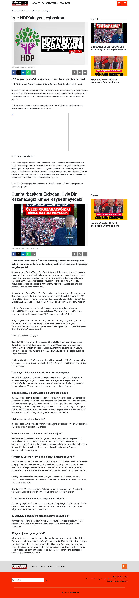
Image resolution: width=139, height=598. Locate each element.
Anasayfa (17, 11)
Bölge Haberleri (50, 3)
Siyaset (36, 3)
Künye (43, 566)
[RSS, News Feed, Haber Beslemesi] (124, 566)
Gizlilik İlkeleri (60, 566)
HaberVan (34, 566)
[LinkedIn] (23, 72)
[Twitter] (18, 72)
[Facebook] (14, 72)
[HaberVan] (20, 3)
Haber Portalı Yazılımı (71, 593)
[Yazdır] (33, 72)
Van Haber (65, 3)
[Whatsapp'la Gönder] (28, 72)
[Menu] (125, 3)
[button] (74, 72)
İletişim (50, 566)
